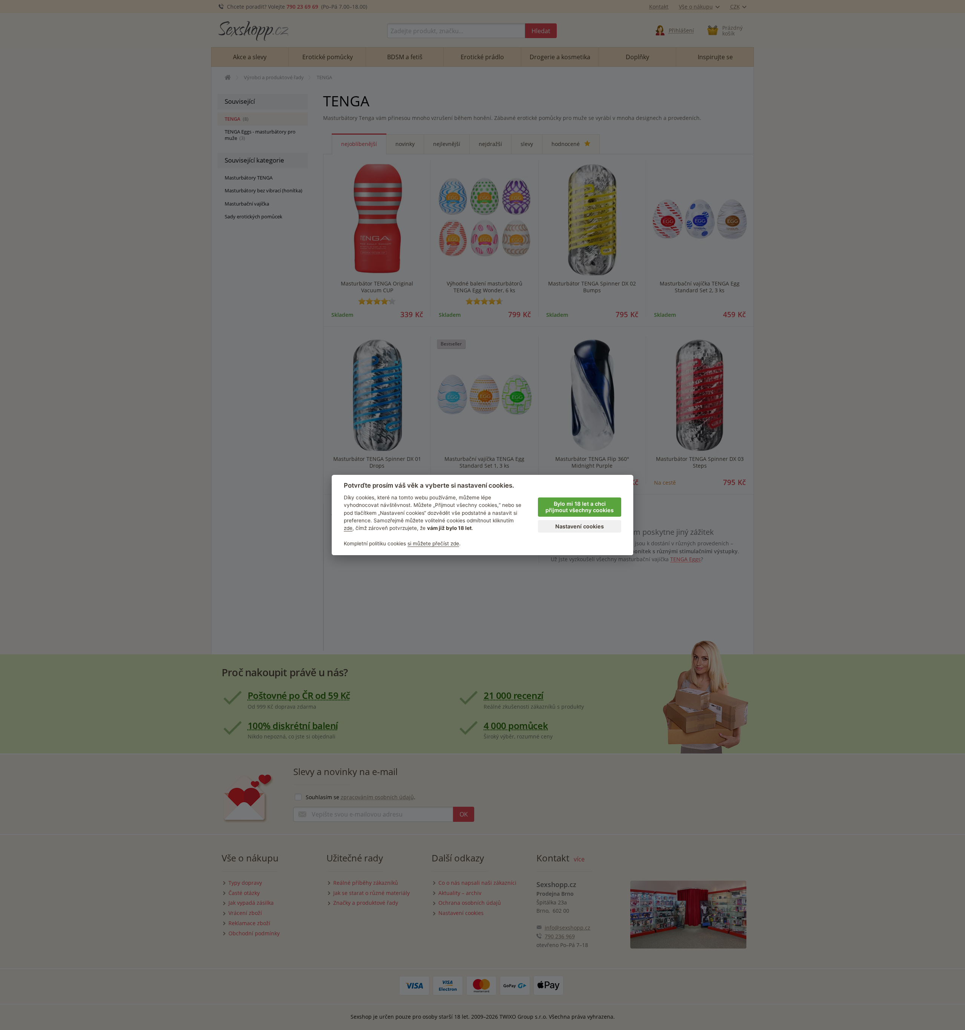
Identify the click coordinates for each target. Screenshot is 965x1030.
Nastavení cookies (579, 526)
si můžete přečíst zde (433, 543)
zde (348, 528)
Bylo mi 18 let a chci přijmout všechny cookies (579, 506)
